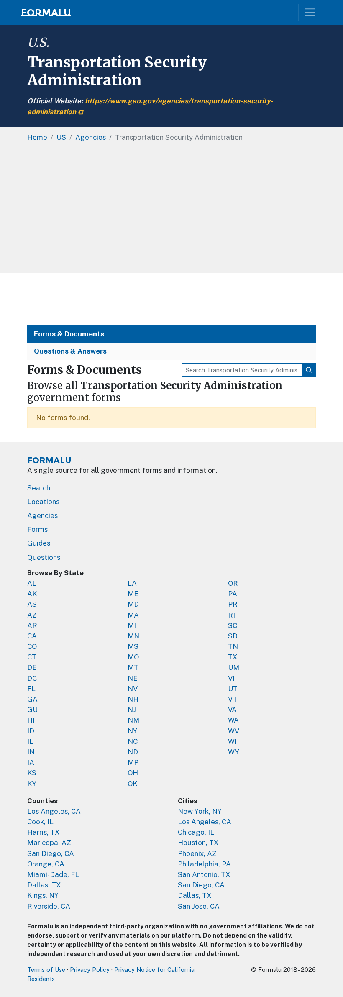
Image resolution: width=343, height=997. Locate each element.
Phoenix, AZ (197, 853)
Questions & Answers (70, 351)
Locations (43, 501)
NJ (132, 709)
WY (233, 752)
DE (32, 667)
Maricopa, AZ (49, 842)
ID (30, 731)
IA (30, 762)
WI (232, 741)
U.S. (38, 42)
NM (133, 720)
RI (231, 615)
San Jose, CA (199, 906)
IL (30, 741)
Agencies (42, 515)
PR (233, 604)
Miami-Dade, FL (53, 874)
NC (133, 741)
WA (233, 720)
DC (32, 678)
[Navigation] (310, 12)
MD (133, 604)
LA (132, 583)
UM (233, 667)
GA (32, 699)
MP (133, 762)
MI (132, 625)
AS (32, 604)
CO (32, 646)
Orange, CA (45, 864)
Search (38, 488)
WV (233, 731)
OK (133, 783)
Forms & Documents (69, 334)
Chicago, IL (196, 832)
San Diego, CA (50, 853)
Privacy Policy (90, 969)
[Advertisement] (171, 210)
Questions (43, 557)
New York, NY (200, 811)
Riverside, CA (48, 906)
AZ (32, 615)
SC (232, 625)
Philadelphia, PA (204, 864)
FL (31, 688)
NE (133, 678)
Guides (38, 543)
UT (233, 688)
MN (133, 636)
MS (133, 646)
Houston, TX (198, 842)
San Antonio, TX (204, 874)
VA (232, 709)
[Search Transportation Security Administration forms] (309, 370)
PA (232, 593)
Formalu (46, 12)
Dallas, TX (44, 885)
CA (32, 636)
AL (31, 583)
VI (231, 678)
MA (133, 615)
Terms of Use (46, 969)
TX (233, 657)
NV (133, 688)
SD (233, 636)
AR (32, 625)
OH (133, 773)
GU (32, 709)
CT (31, 657)
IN (31, 752)
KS (31, 773)
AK (32, 593)
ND (133, 752)
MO (133, 657)
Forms (37, 529)
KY (31, 783)
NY (132, 731)
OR (233, 583)
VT (233, 699)
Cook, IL (40, 822)
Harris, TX (43, 832)
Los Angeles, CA (54, 811)
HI (31, 720)
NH (133, 699)
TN (233, 646)
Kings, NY (43, 895)
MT (133, 667)
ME (133, 593)
